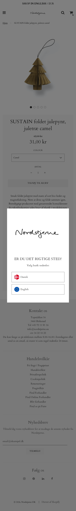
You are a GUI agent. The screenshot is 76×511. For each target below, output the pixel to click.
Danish (24, 277)
